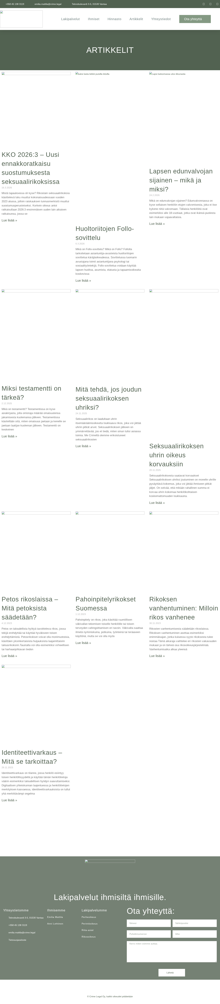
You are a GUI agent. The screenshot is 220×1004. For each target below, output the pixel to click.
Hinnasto (114, 19)
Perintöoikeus (90, 923)
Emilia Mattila (55, 917)
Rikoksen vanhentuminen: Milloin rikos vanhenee (183, 608)
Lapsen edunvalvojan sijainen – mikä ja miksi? (181, 180)
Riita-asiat (88, 930)
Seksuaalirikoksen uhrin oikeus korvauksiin (176, 455)
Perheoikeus (89, 917)
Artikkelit (136, 19)
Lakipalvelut (70, 19)
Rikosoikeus (89, 936)
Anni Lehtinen (55, 923)
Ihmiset (94, 19)
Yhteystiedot (161, 19)
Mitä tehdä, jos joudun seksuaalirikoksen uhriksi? (109, 398)
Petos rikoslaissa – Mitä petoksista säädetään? (30, 608)
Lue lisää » (9, 220)
